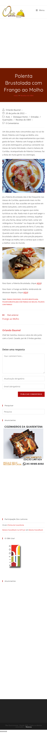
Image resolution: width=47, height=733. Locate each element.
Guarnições (7, 119)
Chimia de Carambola (15, 525)
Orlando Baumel (13, 110)
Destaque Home (20, 117)
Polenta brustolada (30, 299)
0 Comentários (12, 123)
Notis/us (29, 727)
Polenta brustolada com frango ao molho (19, 302)
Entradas (35, 117)
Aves (8, 117)
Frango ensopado (14, 299)
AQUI (39, 283)
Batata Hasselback (36, 530)
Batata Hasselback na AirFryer (13, 530)
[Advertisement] (23, 43)
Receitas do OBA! (23, 119)
